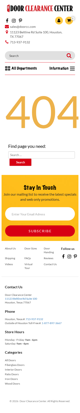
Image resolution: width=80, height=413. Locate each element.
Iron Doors (11, 379)
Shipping (10, 258)
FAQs (27, 258)
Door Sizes (30, 248)
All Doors (10, 360)
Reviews (48, 258)
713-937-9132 (34, 319)
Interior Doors (13, 369)
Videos (9, 264)
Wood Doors (12, 383)
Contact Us (50, 264)
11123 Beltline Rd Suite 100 (21, 298)
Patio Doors (12, 374)
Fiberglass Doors (14, 365)
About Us (10, 248)
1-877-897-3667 (52, 323)
